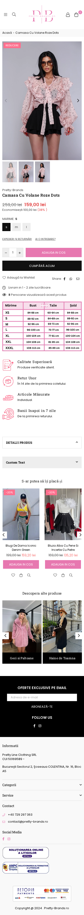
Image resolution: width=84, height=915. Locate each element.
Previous (5, 100)
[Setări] (68, 14)
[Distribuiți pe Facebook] (65, 279)
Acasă (7, 33)
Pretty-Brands (12, 190)
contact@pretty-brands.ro (28, 821)
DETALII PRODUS (19, 443)
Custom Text (15, 462)
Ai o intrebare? (45, 239)
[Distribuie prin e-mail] (78, 279)
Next (78, 100)
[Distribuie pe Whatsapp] (71, 279)
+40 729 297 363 (20, 814)
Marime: (9, 219)
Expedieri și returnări (17, 239)
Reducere (12, 45)
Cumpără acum (42, 266)
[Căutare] (14, 14)
